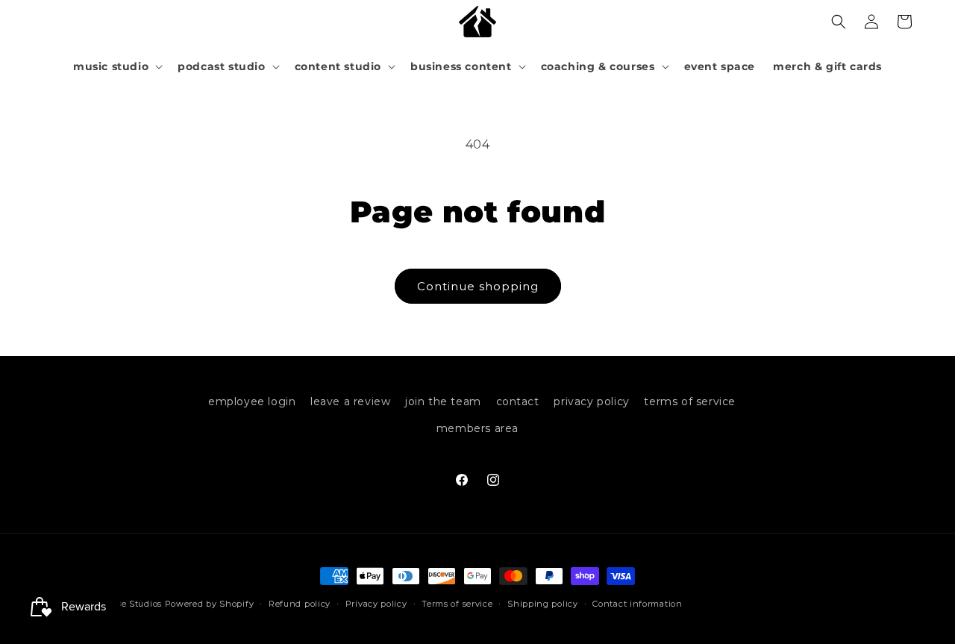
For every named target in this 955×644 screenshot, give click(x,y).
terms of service (690, 401)
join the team (443, 401)
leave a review (350, 401)
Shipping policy (542, 603)
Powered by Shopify (209, 603)
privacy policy (591, 401)
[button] (116, 66)
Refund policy (300, 603)
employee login (251, 401)
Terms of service (457, 603)
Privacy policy (376, 603)
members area (477, 428)
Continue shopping (478, 286)
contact (517, 401)
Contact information (637, 603)
